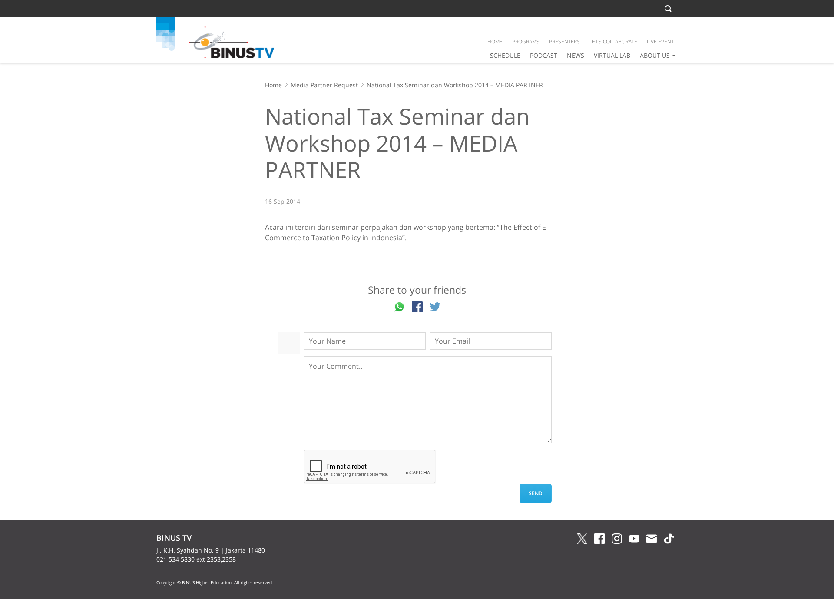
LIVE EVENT (660, 41)
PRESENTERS (564, 41)
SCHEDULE (505, 55)
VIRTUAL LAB (612, 55)
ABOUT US (655, 55)
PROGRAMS (525, 41)
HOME (495, 41)
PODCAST (543, 55)
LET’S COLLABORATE (613, 41)
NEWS (575, 55)
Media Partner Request (324, 85)
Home (273, 85)
